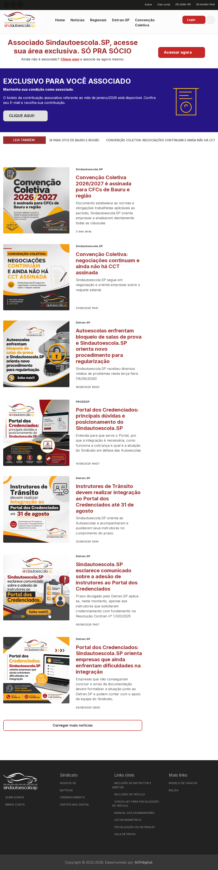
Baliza (173, 790)
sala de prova (125, 834)
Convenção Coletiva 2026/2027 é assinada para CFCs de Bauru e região (103, 186)
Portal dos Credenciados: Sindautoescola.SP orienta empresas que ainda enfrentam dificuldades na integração (109, 659)
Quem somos (14, 797)
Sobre (148, 4)
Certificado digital (74, 804)
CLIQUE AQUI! (21, 115)
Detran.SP (120, 20)
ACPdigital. (144, 862)
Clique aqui (69, 59)
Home (60, 20)
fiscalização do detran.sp (134, 827)
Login (191, 19)
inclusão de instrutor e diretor (131, 785)
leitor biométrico (127, 819)
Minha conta (15, 804)
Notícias (77, 20)
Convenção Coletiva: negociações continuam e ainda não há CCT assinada (107, 263)
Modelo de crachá (183, 783)
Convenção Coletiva (145, 22)
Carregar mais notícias (73, 725)
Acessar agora (178, 52)
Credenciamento (72, 797)
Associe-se (68, 783)
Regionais (98, 20)
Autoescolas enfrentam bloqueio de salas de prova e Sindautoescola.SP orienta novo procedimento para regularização (109, 346)
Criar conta (163, 4)
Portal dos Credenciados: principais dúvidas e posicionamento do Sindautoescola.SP (107, 419)
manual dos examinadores (134, 812)
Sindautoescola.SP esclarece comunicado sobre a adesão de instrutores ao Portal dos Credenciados (107, 576)
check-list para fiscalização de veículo (135, 803)
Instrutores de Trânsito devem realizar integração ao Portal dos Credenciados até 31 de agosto (108, 498)
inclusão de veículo (129, 794)
